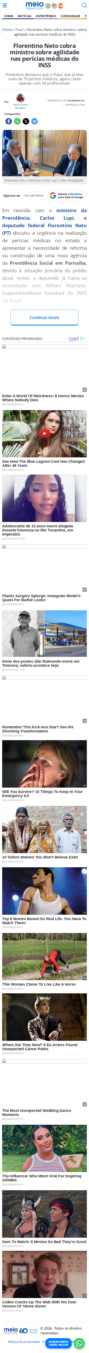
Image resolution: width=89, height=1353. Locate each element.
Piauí (19, 29)
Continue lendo (44, 317)
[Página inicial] (34, 5)
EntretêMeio (46, 16)
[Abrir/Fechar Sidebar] (4, 5)
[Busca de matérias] (84, 6)
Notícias (25, 16)
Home (8, 16)
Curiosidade (70, 16)
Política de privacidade (24, 1342)
